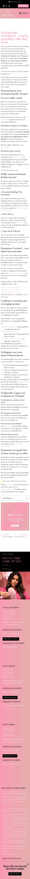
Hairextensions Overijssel (16, 273)
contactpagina (5, 147)
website (17, 444)
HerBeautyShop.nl (23, 382)
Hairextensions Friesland (11, 290)
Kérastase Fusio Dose (10, 332)
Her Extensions (17, 157)
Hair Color (7, 426)
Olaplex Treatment (10, 327)
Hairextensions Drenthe (11, 287)
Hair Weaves (20, 223)
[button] (27, 498)
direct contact (11, 622)
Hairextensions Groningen (12, 292)
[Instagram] (6, 6)
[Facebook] (3, 6)
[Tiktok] (9, 6)
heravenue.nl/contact (7, 489)
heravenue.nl (9, 484)
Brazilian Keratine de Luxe (12, 339)
